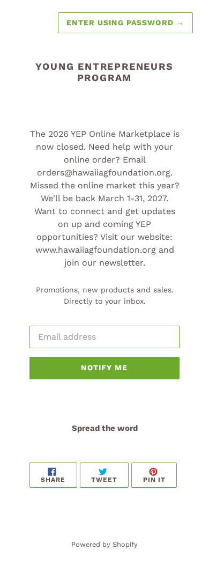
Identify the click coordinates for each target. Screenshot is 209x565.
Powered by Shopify (104, 544)
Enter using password (125, 22)
